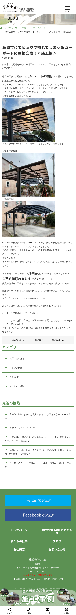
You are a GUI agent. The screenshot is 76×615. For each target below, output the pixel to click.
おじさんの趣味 (17, 386)
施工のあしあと (40, 28)
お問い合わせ (57, 549)
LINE (66, 613)
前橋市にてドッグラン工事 (22, 427)
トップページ (10, 28)
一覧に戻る (38, 340)
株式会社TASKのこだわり (57, 531)
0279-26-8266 (40, 571)
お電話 (28, 613)
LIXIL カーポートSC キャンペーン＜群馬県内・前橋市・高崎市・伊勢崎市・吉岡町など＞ (38, 452)
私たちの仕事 (19, 541)
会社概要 (19, 549)
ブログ (25, 28)
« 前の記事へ (18, 340)
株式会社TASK (38, 559)
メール (48, 613)
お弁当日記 (15, 377)
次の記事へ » (58, 340)
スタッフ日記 (16, 367)
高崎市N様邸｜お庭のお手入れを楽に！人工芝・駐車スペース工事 (38, 416)
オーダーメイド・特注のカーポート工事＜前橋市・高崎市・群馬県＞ (38, 465)
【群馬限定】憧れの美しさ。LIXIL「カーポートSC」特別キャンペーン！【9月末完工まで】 (38, 439)
